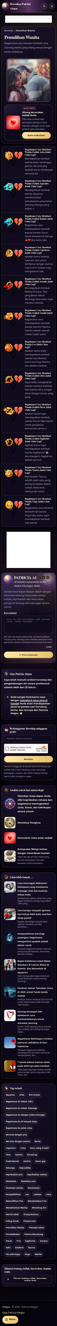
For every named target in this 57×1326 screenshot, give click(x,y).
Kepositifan (25, 1167)
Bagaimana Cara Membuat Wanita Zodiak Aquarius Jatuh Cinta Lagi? (38, 183)
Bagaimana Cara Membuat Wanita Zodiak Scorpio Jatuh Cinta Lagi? (39, 281)
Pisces (9, 1240)
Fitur (8, 1154)
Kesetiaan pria (28, 1181)
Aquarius (10, 1094)
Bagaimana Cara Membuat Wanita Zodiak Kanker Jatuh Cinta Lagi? (39, 218)
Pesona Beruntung (33, 1234)
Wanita (38, 1254)
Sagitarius (30, 1240)
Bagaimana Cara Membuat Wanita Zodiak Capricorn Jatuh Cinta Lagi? (38, 250)
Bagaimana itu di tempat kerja (21, 1121)
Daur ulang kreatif (39, 1148)
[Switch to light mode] (44, 6)
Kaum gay (40, 1161)
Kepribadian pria (14, 1174)
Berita (37, 1141)
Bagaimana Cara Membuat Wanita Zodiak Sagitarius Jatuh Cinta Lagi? (38, 438)
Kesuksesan (34, 1187)
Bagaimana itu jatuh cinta (19, 1128)
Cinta (23, 1148)
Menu (10, 1319)
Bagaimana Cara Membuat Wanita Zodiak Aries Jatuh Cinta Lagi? (38, 152)
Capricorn (11, 1148)
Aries (21, 1094)
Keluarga (10, 1167)
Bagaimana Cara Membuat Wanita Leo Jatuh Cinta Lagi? (38, 344)
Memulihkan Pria (14, 1201)
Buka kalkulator (36, 135)
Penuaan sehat (36, 1227)
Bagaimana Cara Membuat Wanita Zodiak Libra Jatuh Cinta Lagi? (38, 375)
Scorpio (44, 1240)
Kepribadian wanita (37, 1174)
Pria (18, 1240)
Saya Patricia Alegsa (21, 673)
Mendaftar (28, 759)
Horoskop (32, 1154)
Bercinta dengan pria (16, 1134)
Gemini (18, 1154)
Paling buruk (12, 1221)
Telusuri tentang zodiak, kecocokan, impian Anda (27, 1279)
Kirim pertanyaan (28, 655)
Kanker (27, 1161)
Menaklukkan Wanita (16, 1207)
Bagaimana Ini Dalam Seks (19, 1101)
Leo (27, 1194)
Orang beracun (31, 1214)
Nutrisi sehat (12, 1214)
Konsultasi (10, 613)
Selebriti (19, 1247)
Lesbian (37, 1194)
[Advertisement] (28, 19)
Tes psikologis (13, 1254)
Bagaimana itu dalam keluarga (21, 1108)
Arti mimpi (34, 1094)
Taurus (31, 1247)
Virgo (27, 1254)
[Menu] (52, 6)
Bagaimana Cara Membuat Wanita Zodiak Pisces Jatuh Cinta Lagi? (38, 407)
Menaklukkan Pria (37, 1201)
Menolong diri (39, 1207)
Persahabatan (13, 1234)
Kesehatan (11, 1181)
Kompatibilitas (13, 1194)
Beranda (8, 30)
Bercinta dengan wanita (18, 1141)
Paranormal (29, 1221)
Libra (48, 1194)
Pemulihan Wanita (15, 1227)
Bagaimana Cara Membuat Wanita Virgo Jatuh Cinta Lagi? (38, 501)
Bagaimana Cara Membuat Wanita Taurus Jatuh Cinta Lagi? (38, 470)
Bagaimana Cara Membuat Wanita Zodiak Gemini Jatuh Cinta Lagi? (39, 312)
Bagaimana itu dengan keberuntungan (25, 1114)
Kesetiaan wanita (14, 1187)
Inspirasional (12, 1161)
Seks (8, 1247)
